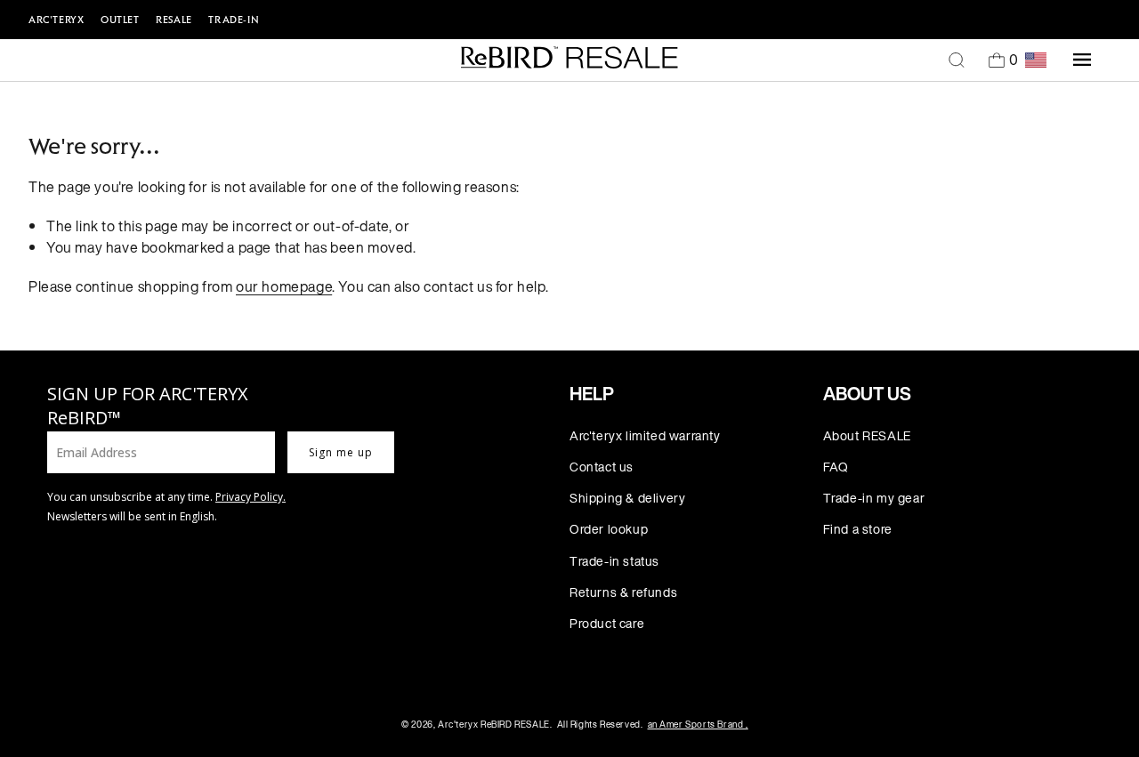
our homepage (284, 286)
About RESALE (867, 435)
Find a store (858, 528)
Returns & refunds (623, 592)
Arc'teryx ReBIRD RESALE (494, 724)
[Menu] (1082, 59)
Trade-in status (614, 561)
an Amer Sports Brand (698, 724)
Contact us (602, 466)
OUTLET (120, 19)
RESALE (174, 19)
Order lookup (609, 528)
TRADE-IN (233, 19)
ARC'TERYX (56, 19)
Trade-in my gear (874, 497)
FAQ (836, 466)
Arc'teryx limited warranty (645, 435)
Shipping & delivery (627, 497)
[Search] (956, 59)
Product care (607, 623)
